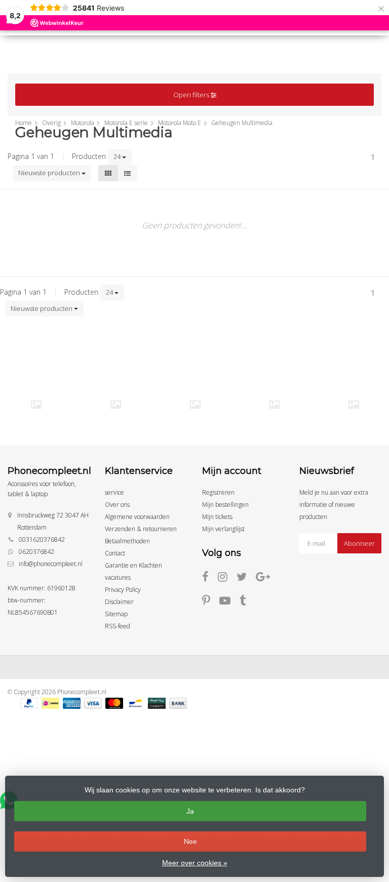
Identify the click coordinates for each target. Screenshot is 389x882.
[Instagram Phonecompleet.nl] (227, 578)
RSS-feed (117, 626)
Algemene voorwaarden (137, 516)
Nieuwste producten (50, 172)
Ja (190, 811)
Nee (190, 841)
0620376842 (36, 551)
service (114, 492)
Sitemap (116, 614)
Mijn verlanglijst (223, 529)
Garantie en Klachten (133, 565)
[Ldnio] (36, 404)
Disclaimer (119, 601)
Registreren (218, 492)
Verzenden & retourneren (141, 529)
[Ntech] (195, 404)
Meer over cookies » (194, 863)
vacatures (118, 577)
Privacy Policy (123, 589)
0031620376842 (42, 539)
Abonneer (359, 543)
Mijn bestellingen (225, 504)
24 (117, 156)
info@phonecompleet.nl (51, 563)
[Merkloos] (115, 404)
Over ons (117, 504)
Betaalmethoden (127, 541)
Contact (115, 553)
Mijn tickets (217, 516)
